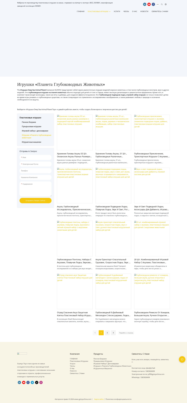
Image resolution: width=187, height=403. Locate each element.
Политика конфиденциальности (118, 399)
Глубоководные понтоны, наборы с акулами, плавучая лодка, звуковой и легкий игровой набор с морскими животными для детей (74, 261)
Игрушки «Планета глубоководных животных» (110, 52)
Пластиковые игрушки (79, 52)
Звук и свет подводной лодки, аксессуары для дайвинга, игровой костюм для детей (151, 208)
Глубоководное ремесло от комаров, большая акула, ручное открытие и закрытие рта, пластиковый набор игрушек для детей (152, 314)
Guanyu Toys (63, 52)
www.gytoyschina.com (83, 399)
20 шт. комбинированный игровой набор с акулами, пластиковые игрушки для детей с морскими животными (151, 261)
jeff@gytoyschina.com (156, 374)
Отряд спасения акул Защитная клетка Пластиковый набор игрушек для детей (75, 314)
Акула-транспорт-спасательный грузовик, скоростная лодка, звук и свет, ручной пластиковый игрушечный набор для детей (113, 261)
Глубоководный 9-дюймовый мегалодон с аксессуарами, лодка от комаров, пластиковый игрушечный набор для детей (112, 314)
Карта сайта (99, 399)
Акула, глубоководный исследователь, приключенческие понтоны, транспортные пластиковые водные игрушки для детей (74, 208)
